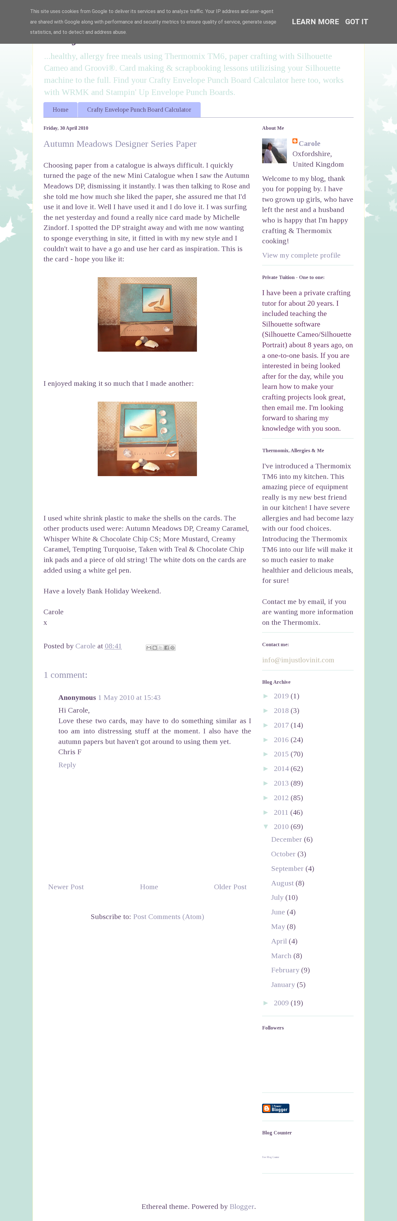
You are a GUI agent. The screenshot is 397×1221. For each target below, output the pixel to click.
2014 (282, 768)
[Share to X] (161, 648)
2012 (282, 798)
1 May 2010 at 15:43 (129, 697)
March (282, 956)
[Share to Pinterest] (172, 648)
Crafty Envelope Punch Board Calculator (139, 109)
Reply (67, 765)
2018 (282, 710)
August (283, 883)
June (279, 912)
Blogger (242, 1206)
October (284, 854)
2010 (282, 826)
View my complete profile (301, 255)
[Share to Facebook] (166, 648)
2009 (282, 1003)
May (279, 926)
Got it (356, 21)
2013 (282, 783)
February (286, 970)
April (280, 941)
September (288, 868)
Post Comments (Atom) (168, 916)
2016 (282, 740)
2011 (282, 812)
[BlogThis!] (155, 648)
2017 (282, 725)
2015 (282, 754)
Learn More (315, 21)
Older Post (230, 887)
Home (60, 109)
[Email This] (149, 648)
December (287, 839)
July (278, 897)
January (284, 984)
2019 (282, 696)
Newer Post (66, 887)
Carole (309, 143)
